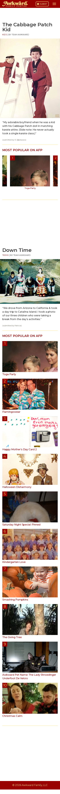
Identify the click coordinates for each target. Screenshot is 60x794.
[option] (30, 173)
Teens (5, 255)
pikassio (22, 140)
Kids (4, 34)
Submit (43, 4)
